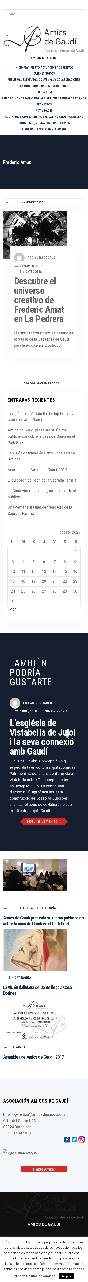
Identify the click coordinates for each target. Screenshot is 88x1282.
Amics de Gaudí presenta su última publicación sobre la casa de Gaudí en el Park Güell (41, 436)
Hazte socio (38, 129)
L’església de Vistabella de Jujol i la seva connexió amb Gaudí (41, 416)
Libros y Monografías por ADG (23, 98)
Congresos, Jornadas (34, 123)
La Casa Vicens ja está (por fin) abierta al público (42, 493)
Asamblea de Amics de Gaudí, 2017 (37, 469)
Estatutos (30, 79)
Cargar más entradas (42, 383)
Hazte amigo (57, 129)
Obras (64, 86)
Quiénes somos (44, 73)
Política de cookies (40, 1276)
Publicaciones (44, 92)
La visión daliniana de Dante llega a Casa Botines (41, 456)
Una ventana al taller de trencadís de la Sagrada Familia (40, 510)
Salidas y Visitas (55, 117)
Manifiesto (32, 67)
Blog (25, 129)
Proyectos (44, 104)
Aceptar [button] (66, 1276)
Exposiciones (60, 123)
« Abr (11, 609)
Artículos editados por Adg (66, 98)
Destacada (17, 1047)
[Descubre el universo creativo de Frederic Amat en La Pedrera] (35, 234)
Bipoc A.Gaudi (49, 86)
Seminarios (13, 117)
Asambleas (75, 117)
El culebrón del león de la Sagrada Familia (42, 480)
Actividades (44, 110)
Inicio (19, 67)
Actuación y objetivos (57, 67)
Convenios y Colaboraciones (59, 79)
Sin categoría (30, 271)
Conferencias (32, 117)
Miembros (15, 79)
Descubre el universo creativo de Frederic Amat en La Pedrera (39, 300)
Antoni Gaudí (29, 86)
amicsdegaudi (45, 257)
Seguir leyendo (43, 821)
